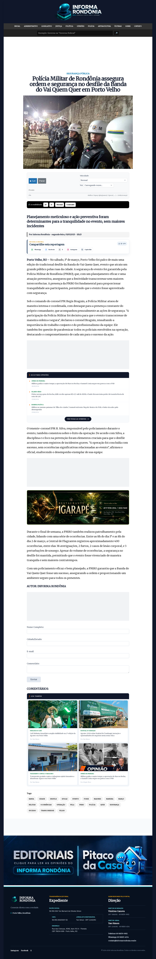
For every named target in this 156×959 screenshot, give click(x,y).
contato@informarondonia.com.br (122, 941)
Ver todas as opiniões (76, 419)
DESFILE (53, 799)
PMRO (81, 805)
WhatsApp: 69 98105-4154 (118, 937)
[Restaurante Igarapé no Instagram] (78, 507)
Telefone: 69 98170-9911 (118, 934)
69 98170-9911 (124, 914)
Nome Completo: (35, 627)
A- (52, 205)
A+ (46, 205)
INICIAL (17, 26)
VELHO (62, 811)
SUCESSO (32, 811)
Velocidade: (84, 176)
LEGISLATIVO (46, 26)
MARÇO (121, 799)
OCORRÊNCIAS (46, 805)
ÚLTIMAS (118, 26)
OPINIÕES (80, 26)
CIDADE (42, 799)
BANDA (31, 799)
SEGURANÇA (114, 805)
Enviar (33, 679)
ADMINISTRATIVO (31, 26)
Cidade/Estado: (34, 639)
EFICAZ (64, 799)
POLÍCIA (91, 26)
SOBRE (128, 26)
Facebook (24, 951)
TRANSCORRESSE (47, 811)
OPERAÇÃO (61, 805)
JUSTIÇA (59, 26)
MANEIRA (109, 799)
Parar (42, 181)
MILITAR (32, 805)
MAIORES (97, 799)
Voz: (81, 185)
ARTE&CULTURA (104, 26)
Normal (60, 205)
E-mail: (30, 651)
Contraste (70, 205)
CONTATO (138, 26)
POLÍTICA (69, 26)
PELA (72, 805)
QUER (102, 805)
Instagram (15, 951)
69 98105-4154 (124, 927)
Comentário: (33, 663)
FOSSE (86, 799)
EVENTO (75, 799)
